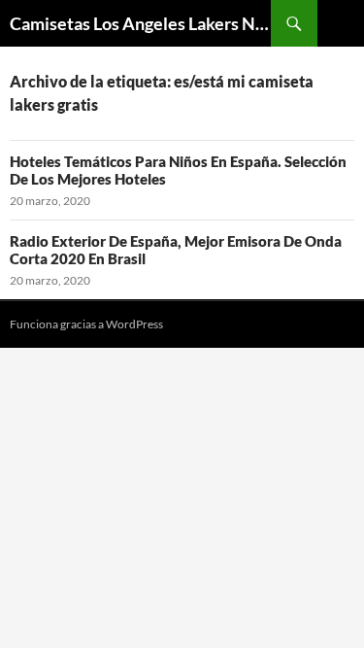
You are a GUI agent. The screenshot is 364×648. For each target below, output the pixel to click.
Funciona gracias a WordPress (86, 324)
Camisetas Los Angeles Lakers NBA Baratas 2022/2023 (140, 23)
